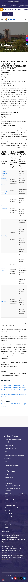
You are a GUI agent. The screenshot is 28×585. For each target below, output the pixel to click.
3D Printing (4, 236)
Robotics (3, 301)
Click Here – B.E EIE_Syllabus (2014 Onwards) (14, 387)
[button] (2, 19)
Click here (5, 559)
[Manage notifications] (3, 580)
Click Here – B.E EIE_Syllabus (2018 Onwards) (14, 385)
